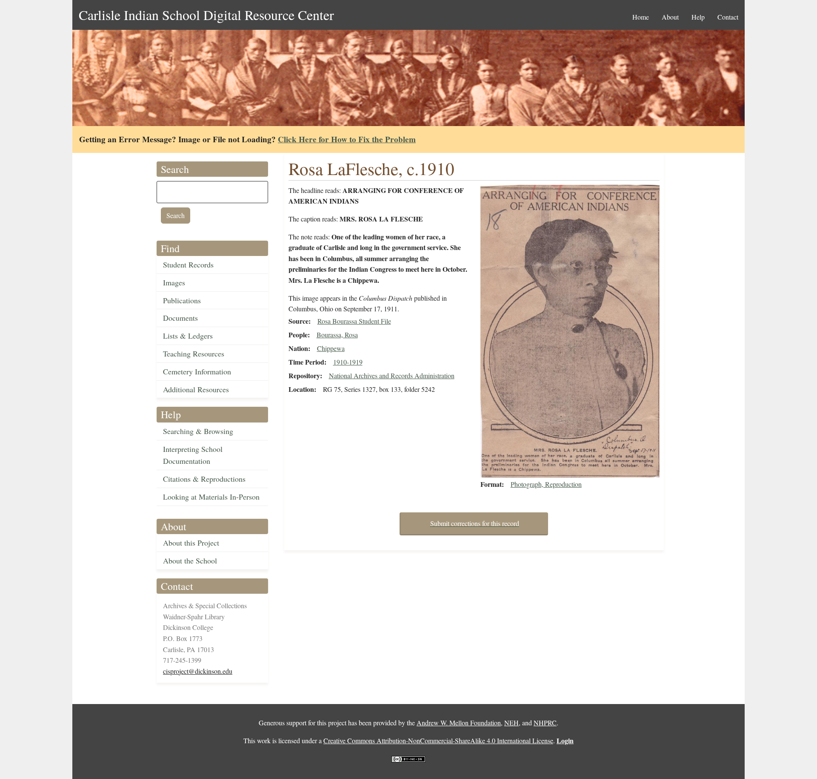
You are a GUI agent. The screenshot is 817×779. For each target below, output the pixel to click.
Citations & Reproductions (204, 479)
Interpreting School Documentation (193, 455)
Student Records (188, 264)
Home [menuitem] (640, 17)
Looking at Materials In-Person (211, 497)
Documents (180, 318)
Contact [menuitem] (727, 17)
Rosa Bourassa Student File (354, 320)
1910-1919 (348, 361)
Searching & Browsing (198, 431)
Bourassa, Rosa (337, 334)
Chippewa (331, 348)
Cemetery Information (197, 371)
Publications (182, 300)
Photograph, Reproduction (546, 484)
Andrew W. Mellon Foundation (459, 722)
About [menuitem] (670, 17)
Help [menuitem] (698, 17)
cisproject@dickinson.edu (197, 671)
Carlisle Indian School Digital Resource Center (206, 15)
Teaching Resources (193, 353)
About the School (190, 560)
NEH (511, 722)
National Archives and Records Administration (391, 375)
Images (174, 282)
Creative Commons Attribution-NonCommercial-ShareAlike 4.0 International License (438, 740)
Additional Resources (196, 389)
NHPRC (545, 722)
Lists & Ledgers (188, 336)
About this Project (191, 543)
